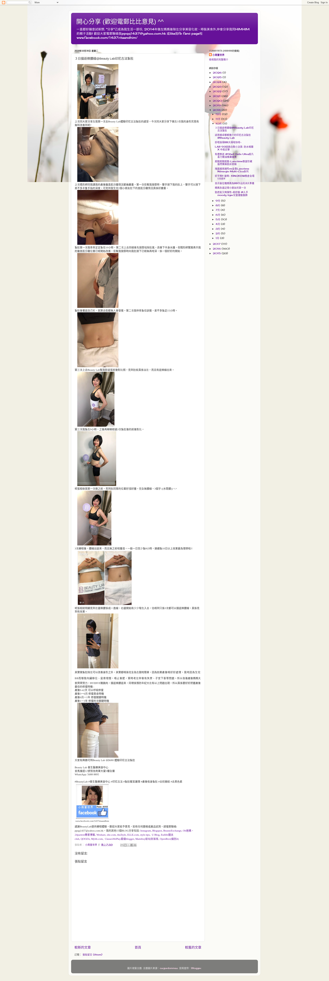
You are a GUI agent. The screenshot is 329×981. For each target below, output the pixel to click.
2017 (217, 244)
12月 (219, 114)
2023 (217, 86)
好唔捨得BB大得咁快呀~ (228, 142)
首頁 (138, 947)
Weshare (101, 834)
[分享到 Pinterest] (135, 845)
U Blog (156, 834)
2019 (217, 105)
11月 (218, 119)
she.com (111, 834)
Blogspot (157, 830)
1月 (218, 238)
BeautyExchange (172, 830)
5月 (218, 219)
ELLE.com (133, 834)
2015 (217, 253)
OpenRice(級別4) (169, 839)
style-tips (145, 834)
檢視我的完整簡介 (218, 59)
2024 (217, 82)
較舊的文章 (193, 947)
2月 (218, 233)
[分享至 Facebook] (131, 845)
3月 (218, 228)
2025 (218, 77)
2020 (218, 100)
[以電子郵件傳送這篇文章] (122, 845)
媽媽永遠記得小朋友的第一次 (230, 187)
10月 (219, 123)
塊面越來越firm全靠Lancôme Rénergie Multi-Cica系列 (232, 170)
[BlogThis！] (125, 845)
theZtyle (121, 834)
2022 (217, 91)
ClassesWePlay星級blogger (119, 839)
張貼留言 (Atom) (92, 954)
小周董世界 (218, 54)
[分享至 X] (128, 845)
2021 (217, 96)
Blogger (196, 968)
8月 (218, 205)
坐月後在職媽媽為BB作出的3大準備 (234, 183)
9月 (218, 200)
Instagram (145, 830)
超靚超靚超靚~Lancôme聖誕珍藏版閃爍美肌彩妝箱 (233, 162)
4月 (218, 224)
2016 (217, 248)
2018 (217, 110)
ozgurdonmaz (169, 968)
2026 (218, 72)
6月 (218, 214)
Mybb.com (97, 839)
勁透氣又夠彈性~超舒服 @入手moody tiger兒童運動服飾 (231, 193)
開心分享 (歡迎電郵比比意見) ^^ (120, 21)
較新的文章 (83, 947)
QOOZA (85, 839)
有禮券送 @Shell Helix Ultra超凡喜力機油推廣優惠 (234, 155)
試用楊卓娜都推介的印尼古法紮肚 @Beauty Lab (233, 136)
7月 (218, 210)
